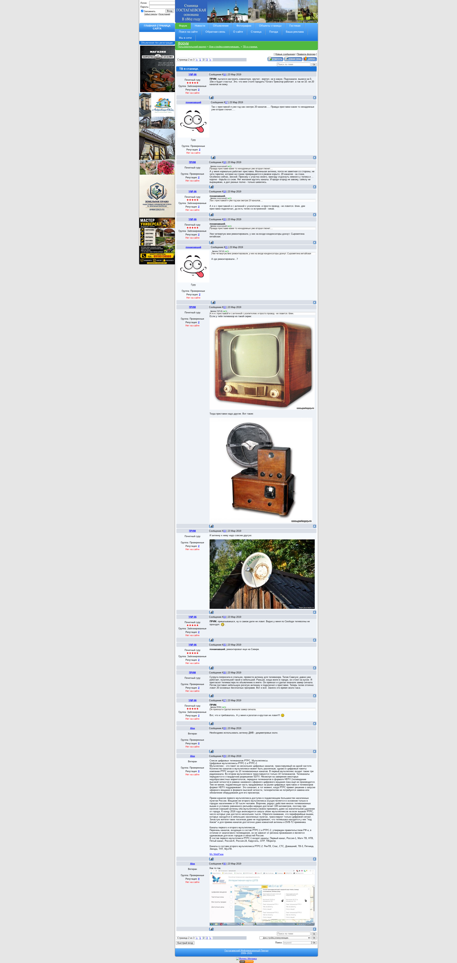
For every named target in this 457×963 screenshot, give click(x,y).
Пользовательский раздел (192, 46)
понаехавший (193, 102)
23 (224, 531)
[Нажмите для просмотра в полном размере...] (262, 363)
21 (226, 247)
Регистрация (164, 14)
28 (224, 728)
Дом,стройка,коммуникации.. (224, 46)
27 (224, 700)
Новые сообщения (285, 54)
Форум (183, 43)
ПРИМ (192, 162)
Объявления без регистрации (157, 42)
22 (224, 307)
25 (224, 644)
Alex (192, 728)
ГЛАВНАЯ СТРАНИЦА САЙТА (157, 27)
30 (224, 863)
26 (224, 672)
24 (224, 617)
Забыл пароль (150, 14)
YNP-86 (193, 74)
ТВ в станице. (250, 46)
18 (224, 162)
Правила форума (306, 54)
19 (224, 191)
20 (224, 219)
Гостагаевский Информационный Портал (246, 950)
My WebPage (217, 854)
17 (226, 102)
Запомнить (149, 11)
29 (224, 756)
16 (224, 74)
